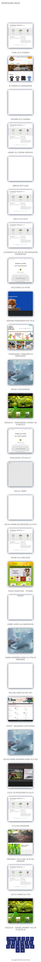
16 (32, 947)
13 (17, 947)
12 (12, 947)
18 (22, 951)
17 (17, 951)
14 (22, 947)
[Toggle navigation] (38, 2)
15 (27, 947)
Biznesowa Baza (11, 3)
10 (31, 943)
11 (8, 947)
